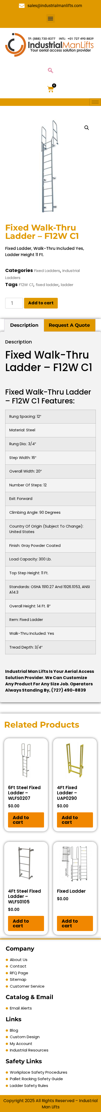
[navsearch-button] (50, 71)
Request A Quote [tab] (69, 325)
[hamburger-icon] (95, 102)
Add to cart (41, 303)
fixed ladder (47, 284)
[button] (50, 18)
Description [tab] (24, 325)
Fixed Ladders (47, 270)
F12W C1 (26, 284)
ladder (67, 284)
